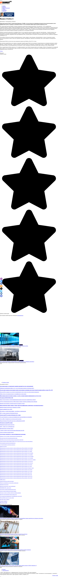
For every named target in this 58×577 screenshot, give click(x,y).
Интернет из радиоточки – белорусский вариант (7, 486)
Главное (3, 5)
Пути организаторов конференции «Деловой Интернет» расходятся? (11, 496)
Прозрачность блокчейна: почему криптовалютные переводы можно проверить (15, 549)
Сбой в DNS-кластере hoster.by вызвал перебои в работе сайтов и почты (14, 345)
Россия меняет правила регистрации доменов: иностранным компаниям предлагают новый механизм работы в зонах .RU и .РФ (26, 390)
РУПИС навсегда (2, 479)
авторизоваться (20, 315)
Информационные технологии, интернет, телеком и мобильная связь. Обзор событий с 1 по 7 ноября (16, 451)
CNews (1, 51)
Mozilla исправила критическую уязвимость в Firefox (10, 407)
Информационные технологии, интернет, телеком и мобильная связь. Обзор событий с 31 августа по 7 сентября (18, 459)
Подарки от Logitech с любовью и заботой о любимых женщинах (10, 492)
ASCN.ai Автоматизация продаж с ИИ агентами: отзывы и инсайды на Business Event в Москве (18, 401)
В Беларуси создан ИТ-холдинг (6, 422)
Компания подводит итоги (4, 484)
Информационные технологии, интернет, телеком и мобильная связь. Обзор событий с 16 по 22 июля (16, 464)
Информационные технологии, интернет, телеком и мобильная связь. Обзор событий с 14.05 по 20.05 (16, 477)
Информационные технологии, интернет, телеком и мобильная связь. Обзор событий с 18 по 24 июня (16, 469)
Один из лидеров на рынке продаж (7, 432)
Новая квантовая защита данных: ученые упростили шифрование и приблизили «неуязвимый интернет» (21, 405)
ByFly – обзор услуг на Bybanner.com (7, 426)
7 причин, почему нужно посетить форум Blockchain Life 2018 (12, 430)
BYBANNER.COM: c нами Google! (5, 487)
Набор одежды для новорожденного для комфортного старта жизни (13, 393)
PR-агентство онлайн (3, 502)
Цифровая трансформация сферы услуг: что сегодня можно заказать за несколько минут (17, 388)
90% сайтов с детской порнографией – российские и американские (13, 411)
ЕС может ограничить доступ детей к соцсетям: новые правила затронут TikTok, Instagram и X (18, 565)
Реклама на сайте (5, 382)
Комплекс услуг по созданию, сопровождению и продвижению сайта (11, 436)
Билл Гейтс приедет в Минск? (4, 499)
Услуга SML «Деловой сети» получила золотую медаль (10, 418)
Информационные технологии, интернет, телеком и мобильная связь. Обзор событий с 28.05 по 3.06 (16, 474)
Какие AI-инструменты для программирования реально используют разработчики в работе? (18, 399)
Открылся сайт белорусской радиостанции (7, 481)
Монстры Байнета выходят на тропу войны (7, 497)
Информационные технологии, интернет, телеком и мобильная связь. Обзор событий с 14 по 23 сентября (16, 456)
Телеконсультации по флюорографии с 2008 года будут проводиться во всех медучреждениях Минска (16, 441)
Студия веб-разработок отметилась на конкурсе (7, 444)
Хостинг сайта (55, 575)
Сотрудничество (5, 570)
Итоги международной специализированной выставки (8, 438)
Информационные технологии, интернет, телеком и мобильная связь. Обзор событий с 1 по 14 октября (16, 454)
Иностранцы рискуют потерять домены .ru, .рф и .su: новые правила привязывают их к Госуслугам (20, 395)
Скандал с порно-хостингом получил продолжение (8, 491)
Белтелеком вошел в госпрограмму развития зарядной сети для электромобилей (16, 386)
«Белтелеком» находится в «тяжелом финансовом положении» (13, 434)
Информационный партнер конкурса (7, 424)
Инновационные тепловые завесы (6, 428)
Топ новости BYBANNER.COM (6, 397)
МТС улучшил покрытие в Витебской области (9, 413)
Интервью (4, 11)
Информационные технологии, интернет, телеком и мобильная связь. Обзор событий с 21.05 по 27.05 (16, 476)
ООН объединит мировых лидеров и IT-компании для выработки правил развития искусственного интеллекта (21, 518)
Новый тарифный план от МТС (6, 409)
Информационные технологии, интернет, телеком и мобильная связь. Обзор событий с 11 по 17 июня (16, 471)
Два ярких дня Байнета (3, 501)
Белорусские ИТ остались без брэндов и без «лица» (10, 415)
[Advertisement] (29, 325)
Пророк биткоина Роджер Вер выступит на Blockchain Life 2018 (12, 420)
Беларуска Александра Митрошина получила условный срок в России (13, 534)
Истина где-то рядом (3, 446)
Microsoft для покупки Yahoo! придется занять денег (8, 494)
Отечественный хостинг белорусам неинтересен (7, 443)
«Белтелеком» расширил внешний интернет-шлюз (8, 489)
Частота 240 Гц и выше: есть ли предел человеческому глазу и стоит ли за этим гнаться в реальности (19, 392)
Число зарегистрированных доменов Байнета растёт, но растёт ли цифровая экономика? (17, 361)
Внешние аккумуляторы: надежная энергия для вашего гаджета (12, 403)
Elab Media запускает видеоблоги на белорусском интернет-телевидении (11, 439)
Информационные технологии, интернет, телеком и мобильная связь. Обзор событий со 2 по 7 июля (16, 466)
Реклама (3, 569)
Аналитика (4, 10)
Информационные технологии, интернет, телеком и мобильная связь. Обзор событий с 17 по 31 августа (16, 461)
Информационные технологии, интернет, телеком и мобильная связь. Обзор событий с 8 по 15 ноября (16, 449)
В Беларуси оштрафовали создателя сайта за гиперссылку (9, 482)
